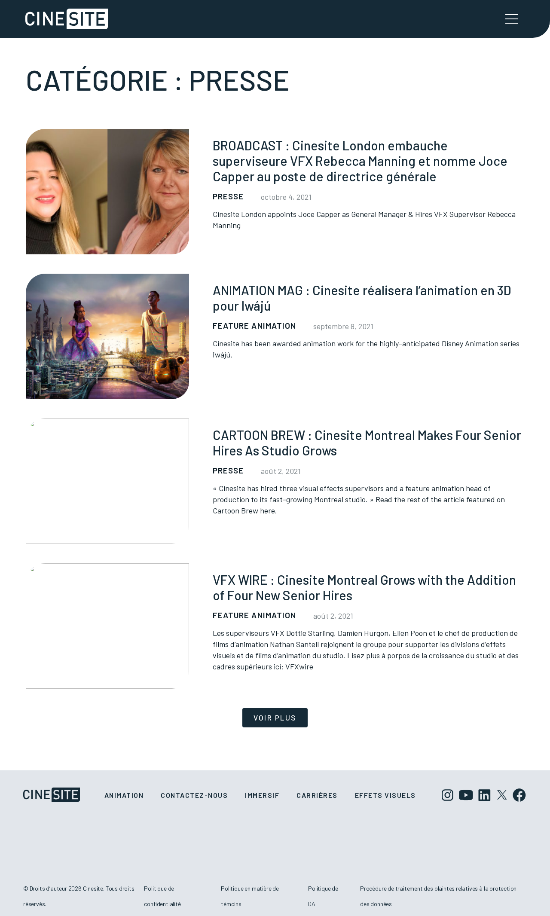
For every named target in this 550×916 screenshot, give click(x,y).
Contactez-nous (194, 795)
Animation (124, 795)
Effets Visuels (385, 795)
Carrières (317, 795)
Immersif (262, 795)
